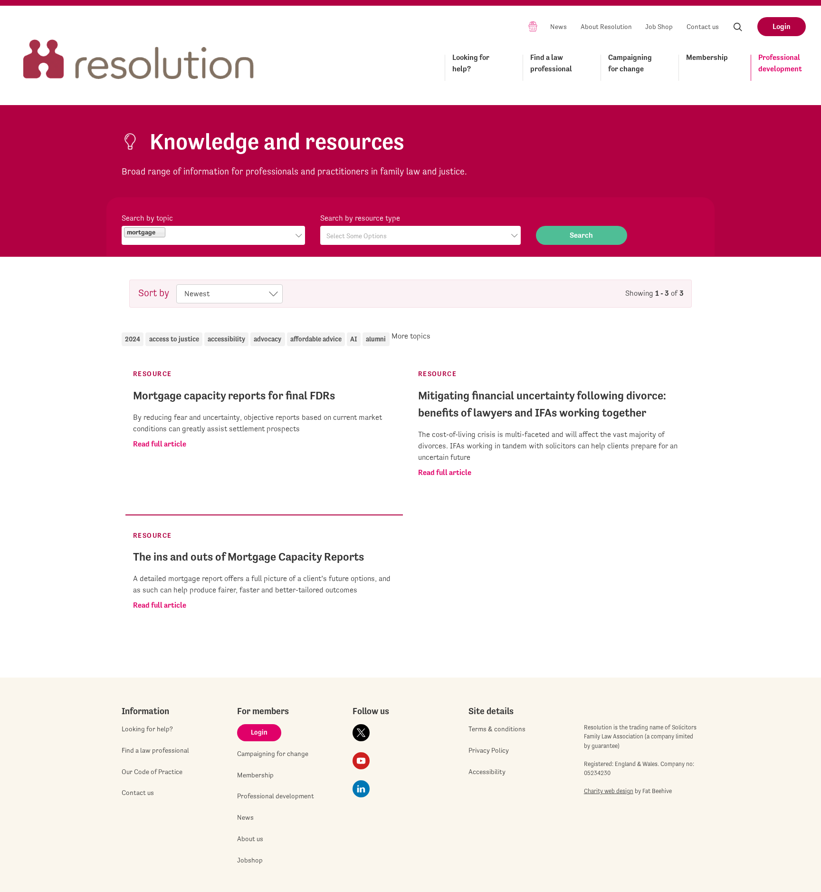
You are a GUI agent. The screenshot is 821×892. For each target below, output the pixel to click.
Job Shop (659, 26)
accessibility (226, 339)
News (558, 26)
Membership (707, 57)
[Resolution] (138, 51)
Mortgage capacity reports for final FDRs (234, 395)
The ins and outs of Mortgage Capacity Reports (248, 556)
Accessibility (487, 772)
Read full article (159, 443)
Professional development (780, 63)
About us (250, 839)
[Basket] (533, 26)
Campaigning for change (630, 63)
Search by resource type (360, 218)
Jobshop (250, 860)
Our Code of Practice (152, 772)
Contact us (703, 26)
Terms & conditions (496, 729)
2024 (132, 339)
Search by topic (147, 218)
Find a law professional (551, 63)
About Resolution (606, 26)
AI (353, 339)
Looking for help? (470, 63)
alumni (376, 339)
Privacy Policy (488, 750)
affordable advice (316, 339)
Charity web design (608, 791)
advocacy (267, 339)
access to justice (174, 339)
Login (782, 26)
